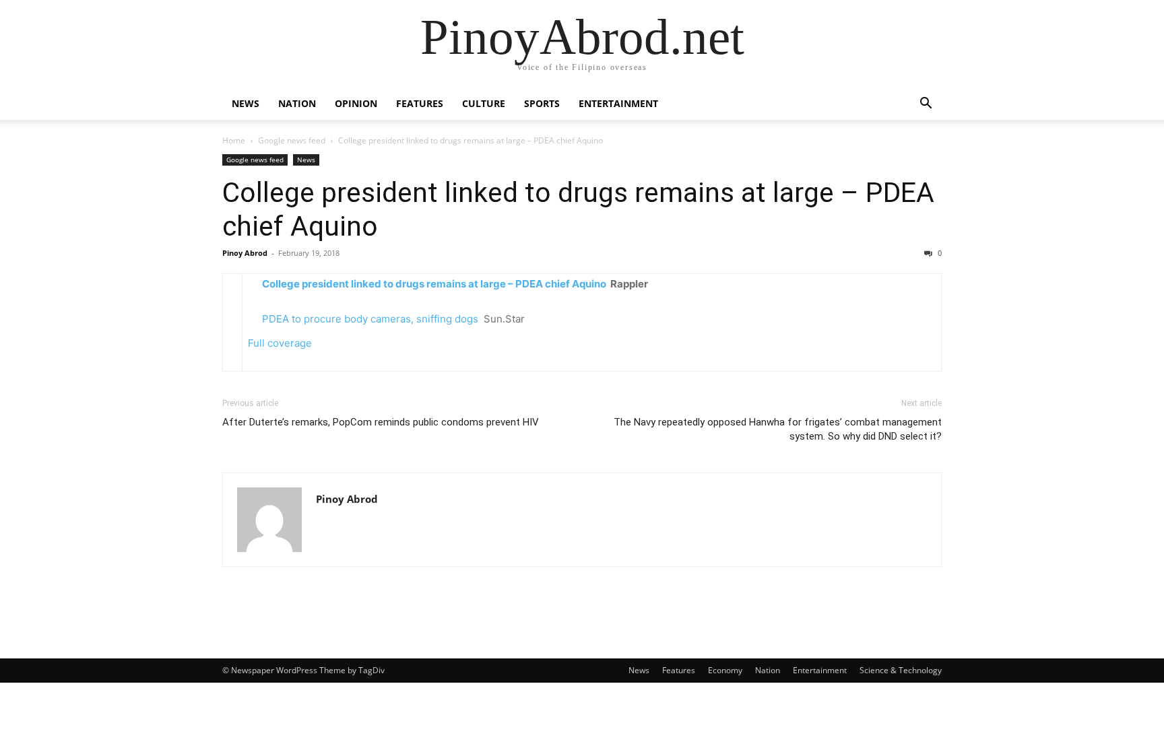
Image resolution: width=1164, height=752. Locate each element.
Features (419, 103)
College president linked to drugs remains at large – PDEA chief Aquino (434, 283)
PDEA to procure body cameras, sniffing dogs (370, 318)
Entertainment (618, 103)
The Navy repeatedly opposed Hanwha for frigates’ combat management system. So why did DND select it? (778, 429)
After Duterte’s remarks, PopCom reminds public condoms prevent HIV (380, 422)
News (245, 103)
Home (233, 140)
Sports (542, 103)
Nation (297, 103)
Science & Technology (901, 670)
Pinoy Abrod (244, 253)
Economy (725, 670)
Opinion (356, 103)
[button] (925, 104)
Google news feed (291, 140)
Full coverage (280, 343)
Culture (483, 103)
